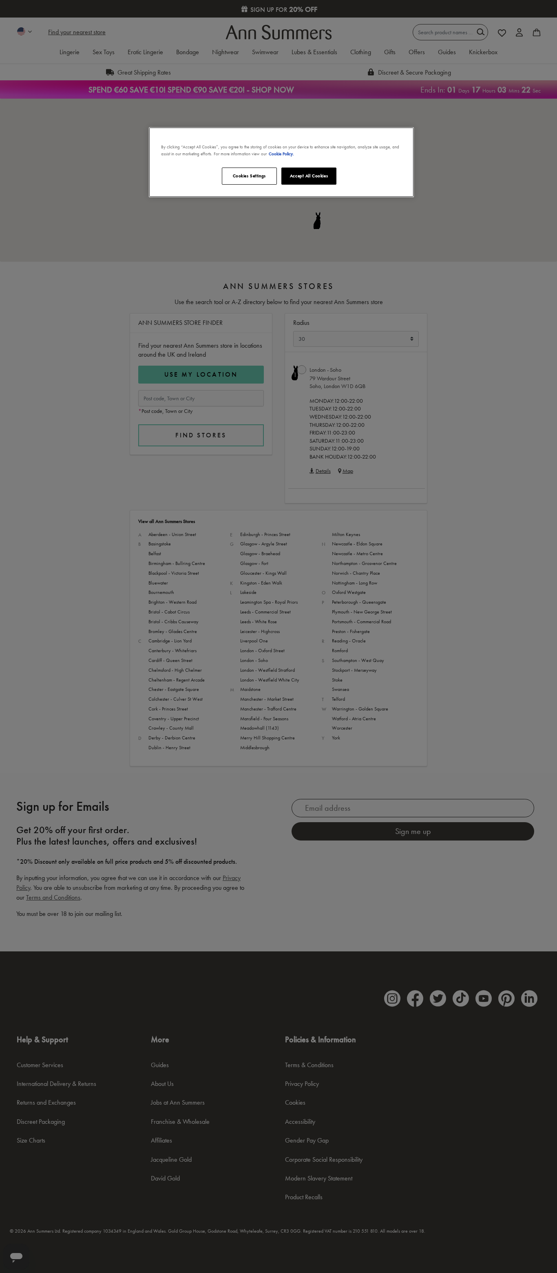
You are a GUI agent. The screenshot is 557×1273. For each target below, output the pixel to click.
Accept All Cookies (309, 176)
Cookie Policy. (281, 154)
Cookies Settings (249, 176)
